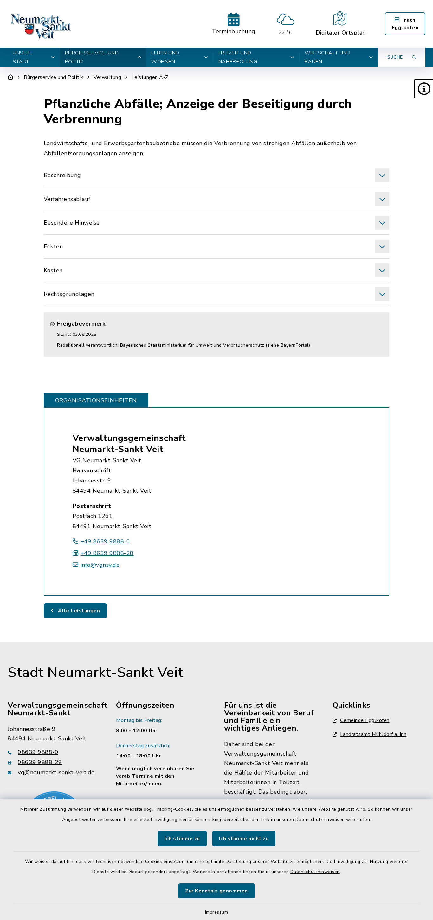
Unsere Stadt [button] (23, 57)
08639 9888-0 (38, 752)
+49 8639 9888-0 (105, 541)
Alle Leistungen (78, 610)
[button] (423, 88)
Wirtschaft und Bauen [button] (328, 57)
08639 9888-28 (40, 762)
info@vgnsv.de (100, 565)
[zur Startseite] (42, 23)
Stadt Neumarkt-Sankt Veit (96, 672)
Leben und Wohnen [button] (165, 57)
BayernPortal (295, 345)
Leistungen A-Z (150, 77)
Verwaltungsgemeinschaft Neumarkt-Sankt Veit (129, 443)
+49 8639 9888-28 (107, 553)
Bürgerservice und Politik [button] (92, 57)
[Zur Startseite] (11, 77)
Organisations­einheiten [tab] (96, 400)
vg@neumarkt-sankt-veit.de (56, 772)
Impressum (216, 912)
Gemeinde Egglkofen (365, 720)
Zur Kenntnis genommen (216, 890)
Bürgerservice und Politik (53, 77)
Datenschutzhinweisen (320, 819)
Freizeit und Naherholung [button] (237, 57)
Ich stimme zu (182, 838)
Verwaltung (107, 77)
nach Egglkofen (405, 23)
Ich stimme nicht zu (244, 838)
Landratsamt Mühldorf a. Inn (373, 734)
